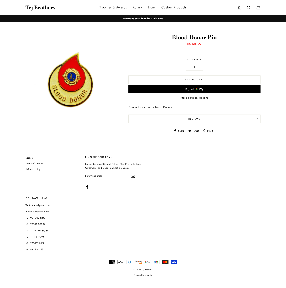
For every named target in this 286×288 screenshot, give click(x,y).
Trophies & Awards (113, 7)
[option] (143, 19)
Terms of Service (34, 163)
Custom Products (173, 7)
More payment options (195, 98)
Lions (152, 7)
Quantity (195, 59)
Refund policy (32, 169)
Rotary (137, 7)
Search (29, 157)
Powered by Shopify (143, 275)
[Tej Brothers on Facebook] (87, 187)
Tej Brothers (40, 7)
